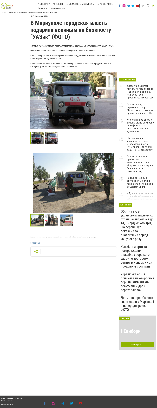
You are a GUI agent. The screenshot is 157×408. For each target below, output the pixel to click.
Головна (3, 12)
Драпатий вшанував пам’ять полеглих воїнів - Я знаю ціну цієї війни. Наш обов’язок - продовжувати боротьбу (140, 91)
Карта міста (106, 4)
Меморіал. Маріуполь (81, 4)
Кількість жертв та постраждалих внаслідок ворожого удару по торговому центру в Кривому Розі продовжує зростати (136, 256)
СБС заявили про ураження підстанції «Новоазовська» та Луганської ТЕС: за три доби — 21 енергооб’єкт (140, 144)
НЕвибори (131, 331)
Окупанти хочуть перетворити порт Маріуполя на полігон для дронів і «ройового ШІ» (141, 108)
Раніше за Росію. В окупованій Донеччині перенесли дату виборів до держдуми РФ (140, 182)
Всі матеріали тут (137, 344)
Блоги (59, 4)
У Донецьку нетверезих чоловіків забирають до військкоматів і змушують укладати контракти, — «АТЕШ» (141, 199)
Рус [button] (142, 6)
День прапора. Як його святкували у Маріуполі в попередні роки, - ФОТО (137, 304)
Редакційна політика (57, 8)
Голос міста (43, 8)
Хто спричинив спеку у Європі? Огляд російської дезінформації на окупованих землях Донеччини (140, 125)
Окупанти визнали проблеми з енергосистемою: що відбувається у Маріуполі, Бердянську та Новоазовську (140, 164)
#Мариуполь (35, 243)
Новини (45, 4)
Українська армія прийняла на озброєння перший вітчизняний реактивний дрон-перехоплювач (137, 282)
